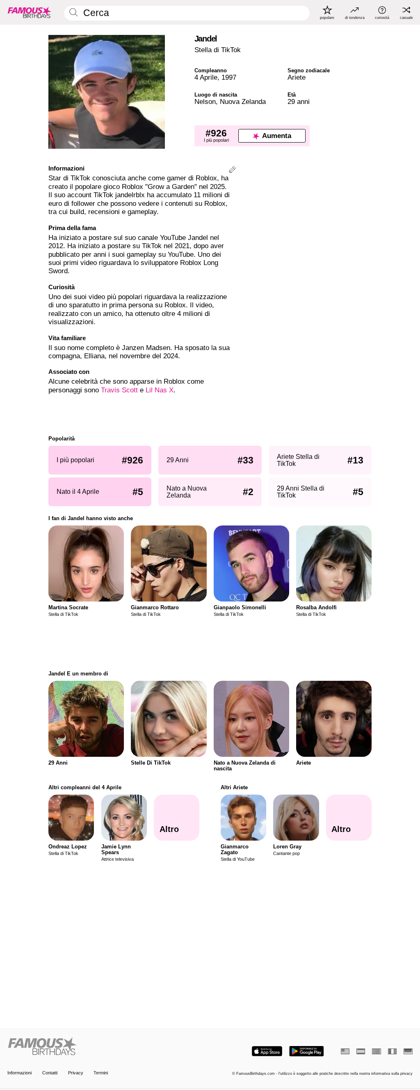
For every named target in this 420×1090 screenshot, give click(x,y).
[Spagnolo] (360, 1051)
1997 (228, 77)
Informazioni (19, 1072)
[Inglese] (345, 1051)
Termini (101, 1072)
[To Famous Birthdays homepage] (29, 12)
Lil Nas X (159, 390)
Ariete (297, 77)
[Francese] (392, 1051)
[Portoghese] (376, 1051)
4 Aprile (205, 77)
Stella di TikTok (217, 50)
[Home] (106, 1047)
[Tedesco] (408, 1051)
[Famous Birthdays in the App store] (267, 1051)
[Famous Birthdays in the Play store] (306, 1051)
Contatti (49, 1072)
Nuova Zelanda (243, 102)
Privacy (75, 1072)
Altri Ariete (234, 787)
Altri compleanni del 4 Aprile (84, 787)
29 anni (299, 102)
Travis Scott (119, 390)
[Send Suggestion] (232, 170)
